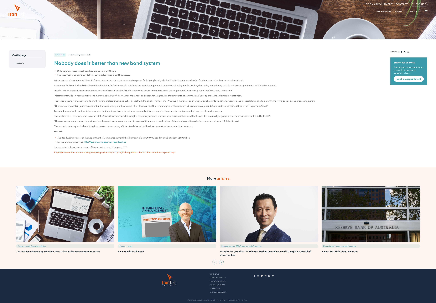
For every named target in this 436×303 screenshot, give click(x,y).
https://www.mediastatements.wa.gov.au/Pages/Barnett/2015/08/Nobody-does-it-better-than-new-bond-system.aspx (115, 152)
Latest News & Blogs (218, 292)
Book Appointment (379, 4)
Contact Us (214, 274)
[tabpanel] (65, 222)
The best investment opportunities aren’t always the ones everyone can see (58, 251)
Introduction (20, 63)
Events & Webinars (217, 285)
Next (221, 262)
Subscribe (419, 4)
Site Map (244, 300)
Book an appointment (409, 78)
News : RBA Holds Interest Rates (340, 251)
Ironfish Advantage (218, 278)
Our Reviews (215, 289)
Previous (214, 262)
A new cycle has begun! (131, 251)
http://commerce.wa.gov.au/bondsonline (105, 141)
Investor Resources (218, 281)
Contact (401, 4)
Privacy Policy (221, 300)
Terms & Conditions (234, 300)
